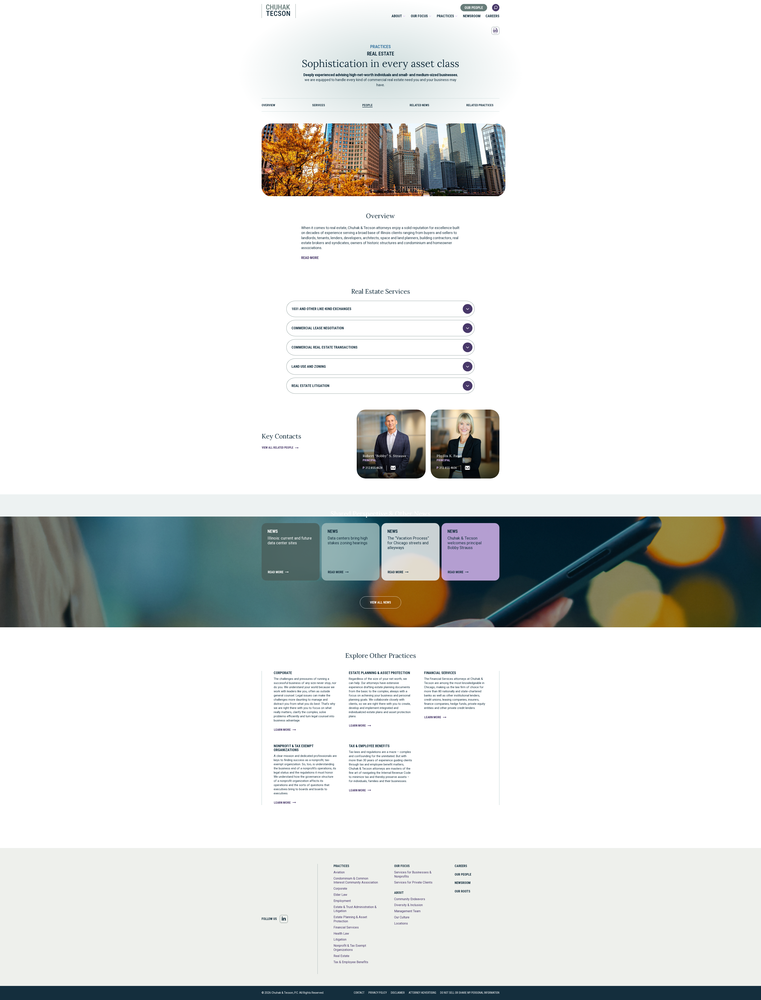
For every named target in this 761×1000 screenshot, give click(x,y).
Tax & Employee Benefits (351, 962)
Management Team (407, 911)
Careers (492, 16)
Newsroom (472, 16)
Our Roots (462, 891)
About (397, 16)
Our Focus (419, 16)
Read (310, 258)
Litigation (340, 939)
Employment (342, 901)
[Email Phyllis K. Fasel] (465, 468)
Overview (268, 105)
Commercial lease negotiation (318, 328)
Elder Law (340, 895)
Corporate (340, 888)
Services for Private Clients (413, 882)
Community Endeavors (409, 899)
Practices (445, 16)
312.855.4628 (372, 467)
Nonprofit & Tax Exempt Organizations (350, 948)
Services (318, 105)
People (367, 105)
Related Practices (479, 105)
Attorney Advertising (422, 992)
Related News (419, 105)
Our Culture (401, 917)
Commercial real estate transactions (325, 347)
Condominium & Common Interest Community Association (356, 880)
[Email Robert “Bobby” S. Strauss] (391, 468)
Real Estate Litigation (310, 386)
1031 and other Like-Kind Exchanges (321, 309)
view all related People (277, 447)
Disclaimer (398, 992)
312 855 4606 (447, 467)
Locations (401, 923)
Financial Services (346, 927)
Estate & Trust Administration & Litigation (355, 909)
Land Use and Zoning (309, 366)
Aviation (339, 872)
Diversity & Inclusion (408, 905)
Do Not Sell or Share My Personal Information (469, 992)
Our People (474, 8)
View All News (380, 602)
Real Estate (341, 956)
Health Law (341, 933)
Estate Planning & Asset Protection (350, 919)
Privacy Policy (377, 992)
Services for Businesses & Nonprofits (412, 874)
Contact (359, 992)
